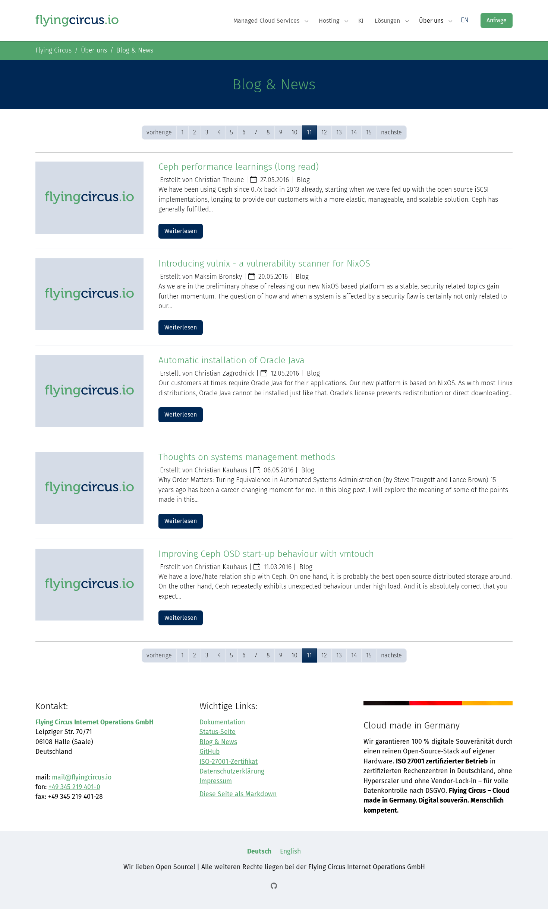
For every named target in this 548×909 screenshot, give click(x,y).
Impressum (215, 781)
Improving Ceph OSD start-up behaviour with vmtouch (266, 554)
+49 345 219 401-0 (74, 787)
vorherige (159, 132)
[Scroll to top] (531, 892)
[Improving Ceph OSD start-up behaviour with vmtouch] (89, 585)
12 (324, 132)
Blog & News (218, 742)
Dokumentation (222, 722)
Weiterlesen (180, 231)
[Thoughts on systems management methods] (89, 488)
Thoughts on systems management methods (246, 457)
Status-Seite (217, 732)
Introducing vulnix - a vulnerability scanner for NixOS (264, 263)
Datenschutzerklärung (231, 771)
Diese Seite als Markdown (238, 794)
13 (339, 132)
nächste (391, 132)
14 (354, 132)
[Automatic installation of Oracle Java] (89, 391)
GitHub (209, 752)
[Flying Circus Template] (77, 20)
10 (294, 132)
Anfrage (496, 20)
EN (465, 20)
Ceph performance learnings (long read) (238, 167)
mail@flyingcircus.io (81, 777)
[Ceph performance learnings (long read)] (89, 197)
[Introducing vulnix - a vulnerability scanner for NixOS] (89, 294)
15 (369, 132)
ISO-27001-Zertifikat (228, 762)
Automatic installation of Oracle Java (231, 360)
